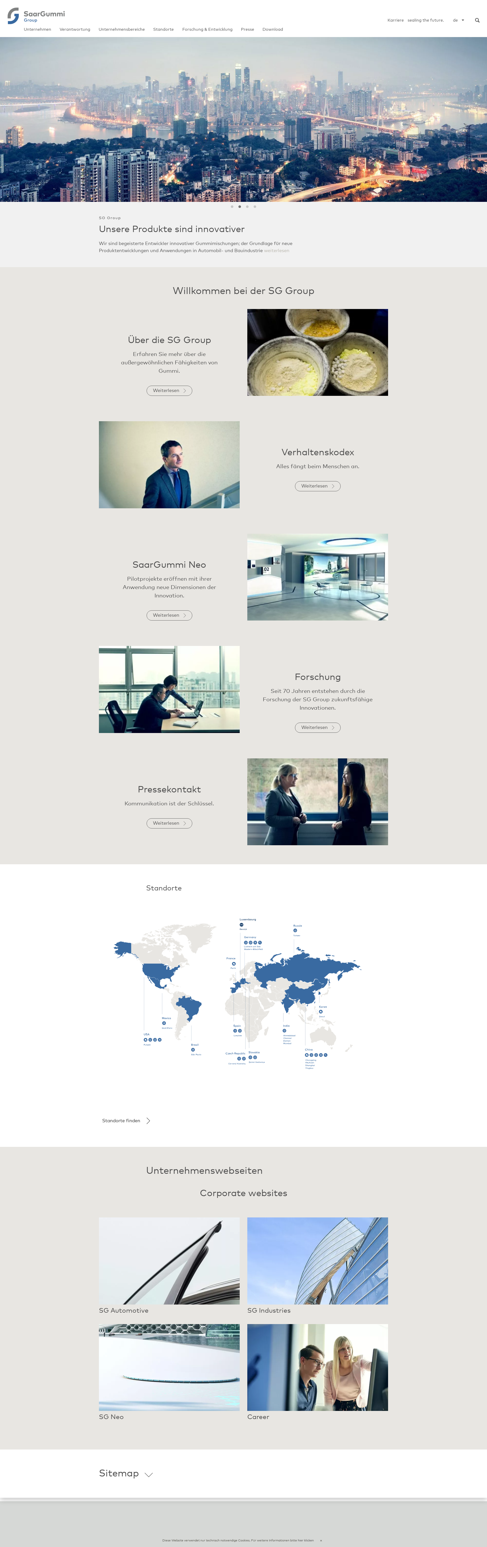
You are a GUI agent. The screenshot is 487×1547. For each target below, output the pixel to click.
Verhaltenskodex (318, 459)
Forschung (318, 684)
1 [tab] (232, 206)
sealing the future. (426, 20)
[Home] (36, 15)
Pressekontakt (169, 797)
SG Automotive (124, 1317)
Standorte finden (121, 1128)
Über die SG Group (169, 347)
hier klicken (306, 1540)
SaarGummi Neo (169, 572)
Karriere (396, 20)
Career (258, 1424)
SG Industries (269, 1317)
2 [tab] (239, 206)
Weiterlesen (246, 258)
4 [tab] (254, 206)
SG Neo (111, 1424)
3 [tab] (247, 206)
